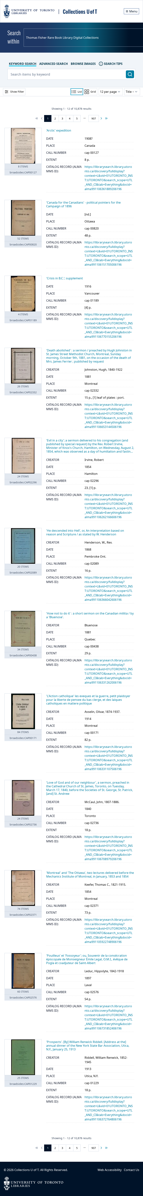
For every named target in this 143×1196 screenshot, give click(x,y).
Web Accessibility (110, 1170)
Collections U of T (26, 1170)
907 (93, 118)
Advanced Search (53, 64)
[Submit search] (130, 74)
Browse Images (83, 64)
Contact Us (131, 1170)
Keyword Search (22, 64)
